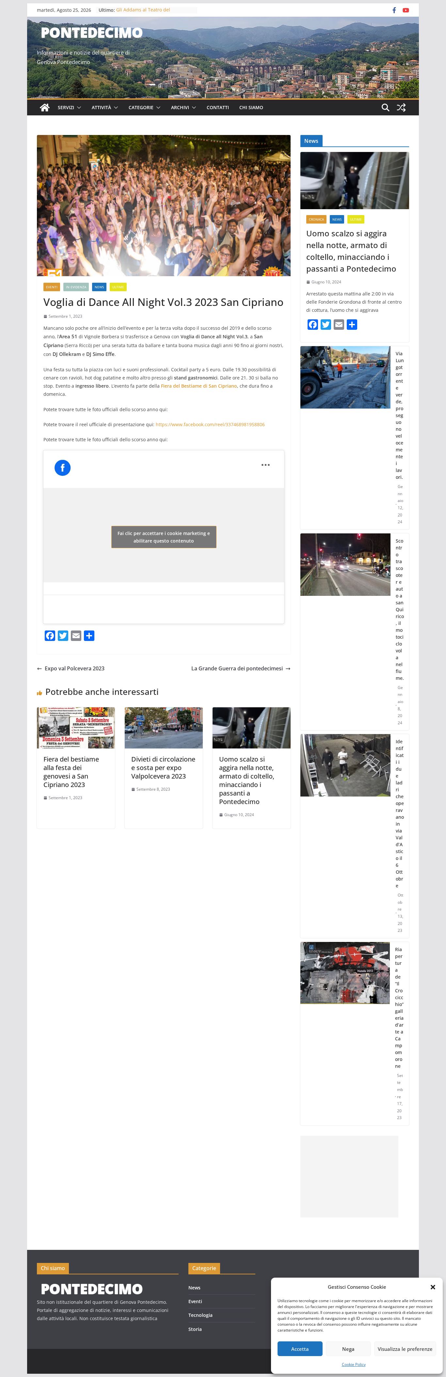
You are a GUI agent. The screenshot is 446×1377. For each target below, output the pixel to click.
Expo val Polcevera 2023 (74, 668)
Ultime (118, 287)
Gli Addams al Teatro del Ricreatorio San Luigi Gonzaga (149, 13)
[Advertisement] (349, 1176)
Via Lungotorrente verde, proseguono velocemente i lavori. (400, 415)
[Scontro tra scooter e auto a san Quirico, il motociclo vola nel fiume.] (345, 631)
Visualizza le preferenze (405, 1349)
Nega (348, 1349)
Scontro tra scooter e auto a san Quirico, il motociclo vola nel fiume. (400, 609)
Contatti (218, 107)
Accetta (300, 1349)
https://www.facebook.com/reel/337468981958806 (210, 424)
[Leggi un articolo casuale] (401, 107)
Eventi (51, 287)
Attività (101, 107)
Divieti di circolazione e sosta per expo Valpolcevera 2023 (163, 768)
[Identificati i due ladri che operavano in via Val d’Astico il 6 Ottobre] (345, 836)
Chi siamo (251, 107)
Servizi (66, 107)
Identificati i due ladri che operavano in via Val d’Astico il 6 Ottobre (400, 813)
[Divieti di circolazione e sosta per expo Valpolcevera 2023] (164, 711)
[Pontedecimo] (45, 107)
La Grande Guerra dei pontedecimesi (237, 668)
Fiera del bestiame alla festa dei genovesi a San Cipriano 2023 (71, 772)
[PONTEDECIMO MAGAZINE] (91, 1285)
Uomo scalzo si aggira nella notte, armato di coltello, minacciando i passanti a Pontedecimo (246, 780)
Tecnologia (200, 1315)
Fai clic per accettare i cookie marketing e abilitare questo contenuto (164, 537)
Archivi (180, 107)
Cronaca (316, 219)
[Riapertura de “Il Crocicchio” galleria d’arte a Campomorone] (345, 1033)
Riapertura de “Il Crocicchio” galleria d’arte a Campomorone (399, 1007)
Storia (195, 1329)
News (99, 287)
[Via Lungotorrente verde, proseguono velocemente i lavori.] (345, 437)
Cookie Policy (354, 1364)
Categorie (141, 107)
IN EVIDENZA (76, 287)
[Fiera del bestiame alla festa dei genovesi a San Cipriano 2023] (76, 711)
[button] (433, 1287)
